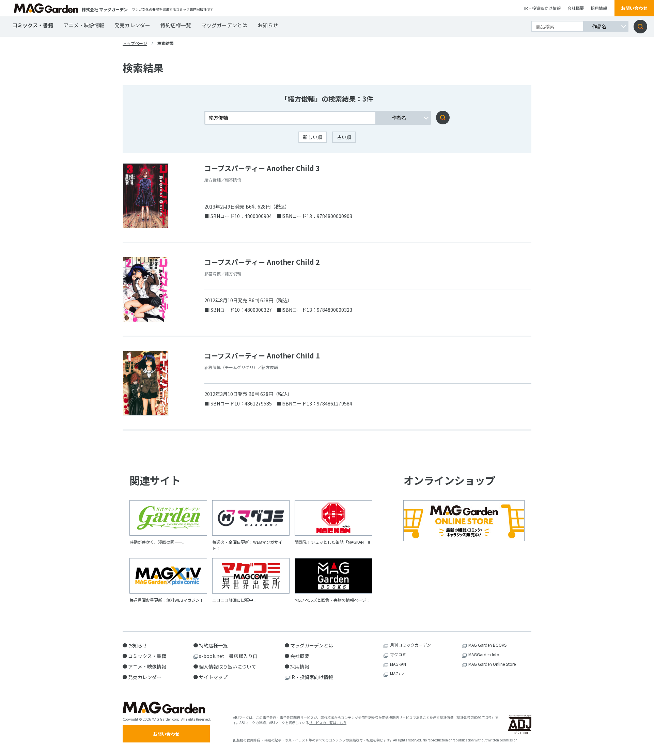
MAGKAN (398, 664)
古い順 (344, 137)
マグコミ (398, 654)
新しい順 (312, 137)
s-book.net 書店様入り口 (228, 656)
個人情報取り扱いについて (227, 666)
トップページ (135, 43)
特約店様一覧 (175, 25)
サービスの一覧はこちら (327, 722)
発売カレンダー (132, 25)
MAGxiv (397, 673)
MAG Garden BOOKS (487, 645)
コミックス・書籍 (32, 25)
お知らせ (268, 25)
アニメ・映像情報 (83, 25)
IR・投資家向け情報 (542, 8)
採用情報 (599, 8)
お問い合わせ (634, 8)
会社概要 (575, 8)
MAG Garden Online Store (492, 664)
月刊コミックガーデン (410, 645)
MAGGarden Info (483, 654)
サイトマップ (213, 677)
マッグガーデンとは (224, 25)
